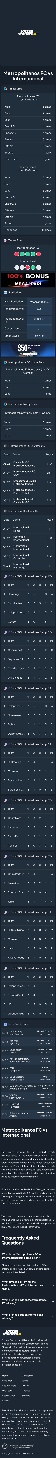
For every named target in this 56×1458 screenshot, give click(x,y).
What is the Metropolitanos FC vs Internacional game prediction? (21, 1256)
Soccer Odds (8, 1395)
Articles (5, 1400)
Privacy (25, 1385)
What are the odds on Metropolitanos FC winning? (24, 1301)
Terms (25, 1380)
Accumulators (9, 1385)
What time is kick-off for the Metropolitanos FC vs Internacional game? (23, 1285)
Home (5, 1375)
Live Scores (7, 1390)
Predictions (7, 1380)
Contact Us (27, 1375)
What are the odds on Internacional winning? (23, 1316)
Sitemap (26, 1395)
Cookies (26, 1390)
